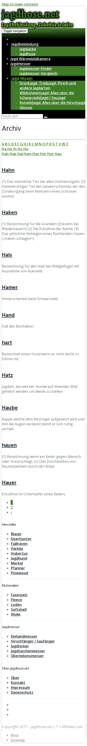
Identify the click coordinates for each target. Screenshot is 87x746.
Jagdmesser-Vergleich (38, 73)
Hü (25, 148)
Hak (13, 153)
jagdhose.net (40, 30)
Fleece (16, 599)
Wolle (16, 614)
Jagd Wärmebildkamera (30, 58)
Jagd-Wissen (22, 78)
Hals (7, 255)
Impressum (20, 687)
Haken (9, 213)
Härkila (17, 548)
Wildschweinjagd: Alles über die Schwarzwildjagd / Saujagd (47, 95)
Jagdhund (19, 558)
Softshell (19, 609)
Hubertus (19, 553)
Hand (8, 315)
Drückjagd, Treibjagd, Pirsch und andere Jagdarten (48, 85)
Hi (15, 148)
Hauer (9, 483)
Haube (10, 408)
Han (36, 153)
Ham (28, 153)
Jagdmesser (21, 63)
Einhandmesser (24, 636)
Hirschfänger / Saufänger (33, 641)
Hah (6, 153)
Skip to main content (20, 4)
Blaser (16, 533)
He (10, 148)
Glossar (26, 107)
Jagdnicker (20, 646)
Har (43, 153)
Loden (16, 604)
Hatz (7, 375)
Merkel (17, 563)
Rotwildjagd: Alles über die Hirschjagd (52, 102)
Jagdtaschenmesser (28, 650)
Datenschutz (22, 692)
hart (7, 343)
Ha (4, 148)
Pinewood (19, 572)
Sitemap (18, 740)
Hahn (8, 170)
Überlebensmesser (27, 655)
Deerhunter (21, 538)
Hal (20, 153)
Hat (51, 153)
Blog (14, 735)
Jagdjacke (28, 49)
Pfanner (18, 568)
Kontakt (18, 682)
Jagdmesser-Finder (36, 68)
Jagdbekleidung (24, 44)
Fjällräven (19, 543)
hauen (9, 445)
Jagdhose (27, 53)
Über (15, 677)
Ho (20, 148)
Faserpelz (19, 594)
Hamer (10, 287)
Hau (58, 153)
